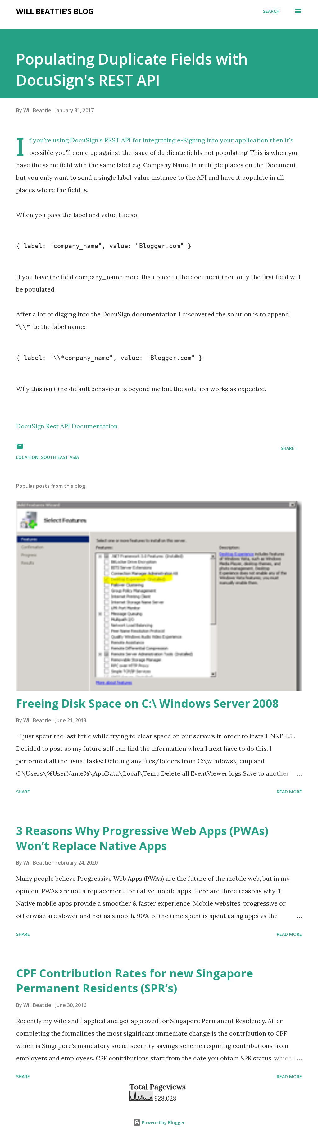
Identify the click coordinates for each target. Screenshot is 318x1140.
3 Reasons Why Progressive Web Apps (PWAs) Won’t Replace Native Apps (142, 838)
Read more (289, 792)
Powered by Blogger (163, 1122)
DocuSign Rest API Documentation (67, 426)
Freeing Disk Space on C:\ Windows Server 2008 (147, 703)
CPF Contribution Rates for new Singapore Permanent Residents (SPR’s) (134, 981)
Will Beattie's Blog (54, 11)
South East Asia (60, 457)
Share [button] (287, 448)
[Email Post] (20, 448)
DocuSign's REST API (100, 140)
